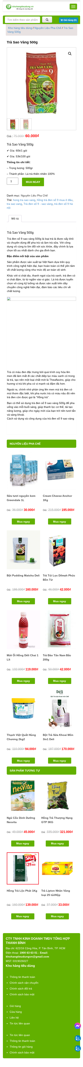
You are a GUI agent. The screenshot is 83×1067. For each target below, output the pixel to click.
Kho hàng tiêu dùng (20, 27)
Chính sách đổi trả (21, 988)
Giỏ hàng (15, 1006)
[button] (69, 53)
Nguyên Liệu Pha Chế (47, 27)
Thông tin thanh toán (22, 976)
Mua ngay (33, 181)
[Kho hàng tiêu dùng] (19, 6)
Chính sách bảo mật (22, 994)
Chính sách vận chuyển (24, 982)
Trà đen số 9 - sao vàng (38, 203)
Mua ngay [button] (23, 521)
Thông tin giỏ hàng (21, 1046)
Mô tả (15, 218)
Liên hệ (14, 1017)
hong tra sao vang (24, 200)
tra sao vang (14, 203)
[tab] (15, 218)
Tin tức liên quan (20, 1023)
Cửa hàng (16, 1011)
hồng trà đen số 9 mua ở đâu (55, 200)
